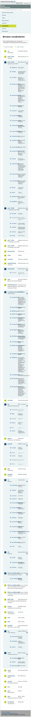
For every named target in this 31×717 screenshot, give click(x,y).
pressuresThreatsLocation (15, 151)
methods (14, 227)
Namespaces (5, 31)
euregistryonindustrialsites (13, 292)
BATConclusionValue (15, 314)
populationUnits (15, 140)
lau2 (9, 621)
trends (13, 192)
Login (19, 3)
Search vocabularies (9, 46)
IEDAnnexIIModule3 (13, 585)
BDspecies (14, 67)
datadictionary (12, 263)
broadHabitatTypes (15, 658)
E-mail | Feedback (6, 712)
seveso (10, 681)
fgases (10, 438)
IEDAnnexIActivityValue (15, 345)
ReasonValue (15, 378)
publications (11, 675)
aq (8, 51)
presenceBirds (15, 147)
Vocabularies (5, 26)
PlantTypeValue (15, 374)
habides (10, 474)
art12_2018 (11, 62)
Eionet (8, 9)
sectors (13, 647)
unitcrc (13, 430)
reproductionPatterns (15, 526)
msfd (9, 652)
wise (9, 696)
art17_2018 (11, 245)
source (13, 455)
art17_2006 (11, 208)
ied (8, 552)
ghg (9, 469)
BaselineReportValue (15, 307)
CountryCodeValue (15, 324)
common (10, 259)
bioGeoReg (14, 485)
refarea (13, 422)
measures (14, 110)
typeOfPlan (14, 201)
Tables (3, 17)
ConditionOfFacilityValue (15, 317)
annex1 (13, 557)
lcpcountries (15, 636)
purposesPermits (15, 521)
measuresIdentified (15, 115)
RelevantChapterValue (15, 386)
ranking (14, 158)
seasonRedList (15, 180)
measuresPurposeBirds (15, 125)
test (9, 687)
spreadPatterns (15, 542)
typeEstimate (15, 196)
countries (14, 77)
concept (14, 447)
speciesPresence (15, 537)
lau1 (9, 617)
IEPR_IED (10, 599)
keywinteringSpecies (15, 105)
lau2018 (10, 625)
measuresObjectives (15, 512)
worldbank (11, 702)
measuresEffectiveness (15, 502)
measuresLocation (15, 120)
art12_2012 (11, 56)
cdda (9, 255)
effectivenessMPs (15, 84)
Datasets (4, 15)
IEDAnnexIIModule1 (13, 573)
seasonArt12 (15, 174)
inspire (10, 606)
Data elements (5, 20)
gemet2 (10, 444)
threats (13, 187)
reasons (14, 231)
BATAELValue (15, 311)
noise (9, 670)
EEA (8, 1)
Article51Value (15, 297)
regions (14, 662)
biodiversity (11, 251)
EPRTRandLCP (12, 285)
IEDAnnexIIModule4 (13, 592)
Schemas (4, 23)
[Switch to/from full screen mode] (21, 3)
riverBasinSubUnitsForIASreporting (15, 531)
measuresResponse (15, 131)
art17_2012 (11, 240)
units (13, 546)
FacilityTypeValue (15, 341)
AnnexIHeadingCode (15, 578)
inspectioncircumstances (15, 562)
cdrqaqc (14, 71)
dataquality (11, 268)
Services (4, 28)
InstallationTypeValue (15, 353)
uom (9, 691)
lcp (8, 631)
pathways (14, 517)
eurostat (10, 400)
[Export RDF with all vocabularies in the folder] (27, 64)
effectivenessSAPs (15, 95)
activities (14, 213)
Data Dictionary (13, 9)
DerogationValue (15, 329)
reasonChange (15, 163)
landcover (11, 612)
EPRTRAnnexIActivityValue (15, 336)
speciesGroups (15, 665)
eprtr (9, 279)
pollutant (14, 567)
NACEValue (14, 357)
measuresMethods (15, 507)
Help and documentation (7, 12)
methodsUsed (15, 136)
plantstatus (14, 641)
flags (13, 413)
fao (8, 404)
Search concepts (20, 46)
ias (8, 480)
